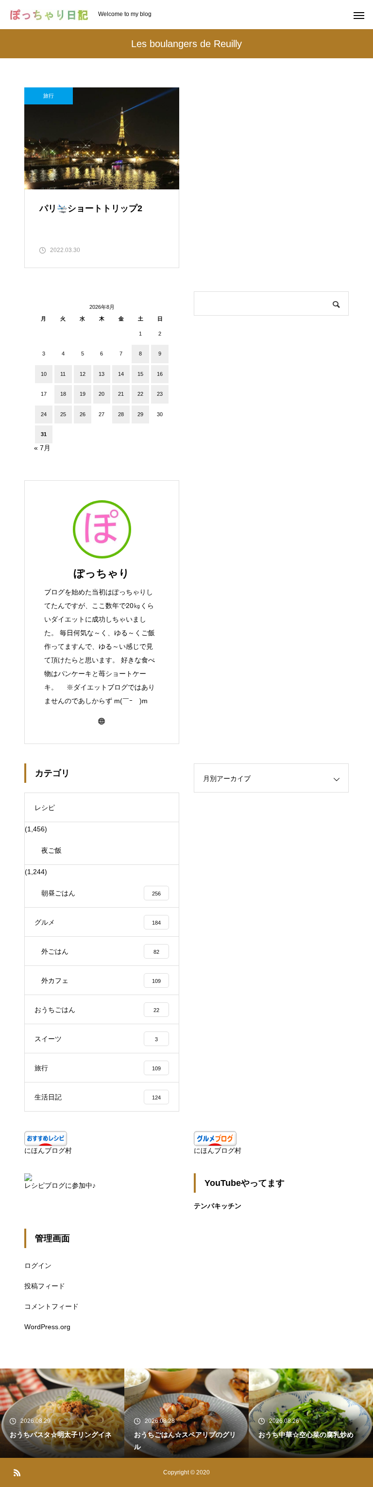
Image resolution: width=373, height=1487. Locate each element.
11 (63, 374)
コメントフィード (51, 1306)
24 (44, 414)
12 (82, 374)
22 (140, 394)
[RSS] (17, 1472)
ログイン (37, 1265)
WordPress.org (47, 1327)
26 (82, 414)
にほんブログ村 (48, 1150)
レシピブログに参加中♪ (60, 1185)
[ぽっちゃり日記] (49, 14)
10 (44, 374)
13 (101, 374)
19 (82, 394)
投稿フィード (44, 1286)
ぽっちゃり (102, 573)
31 (44, 434)
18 (63, 394)
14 (121, 374)
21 (121, 394)
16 (160, 374)
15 (140, 374)
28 (121, 414)
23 (160, 394)
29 (140, 414)
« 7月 (42, 448)
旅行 (48, 96)
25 (63, 414)
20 (101, 394)
